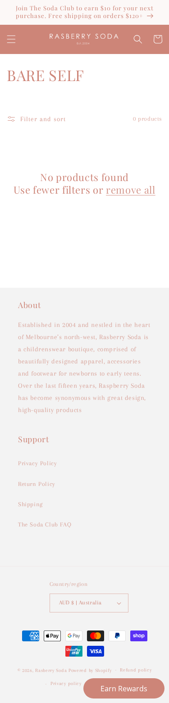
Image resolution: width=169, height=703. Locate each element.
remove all (130, 189)
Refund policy (135, 670)
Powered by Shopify (90, 670)
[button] (11, 39)
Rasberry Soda (52, 670)
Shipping (30, 504)
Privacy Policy (37, 463)
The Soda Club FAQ (44, 524)
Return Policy (36, 484)
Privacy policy (66, 683)
